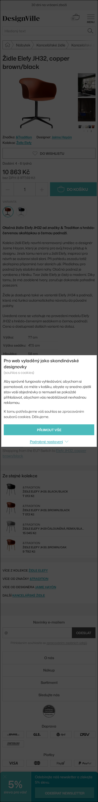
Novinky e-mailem (49, 622)
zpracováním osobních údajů (66, 643)
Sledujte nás (49, 694)
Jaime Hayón (62, 137)
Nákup (49, 670)
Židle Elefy (24, 142)
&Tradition (39, 579)
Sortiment (49, 682)
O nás (49, 657)
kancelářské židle (28, 595)
